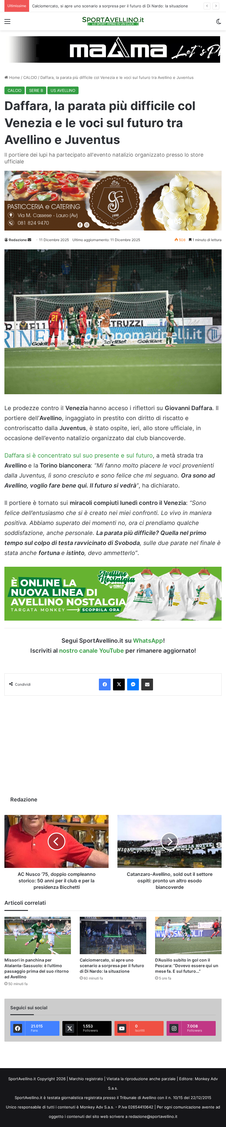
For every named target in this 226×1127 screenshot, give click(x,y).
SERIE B (36, 90)
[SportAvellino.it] (113, 21)
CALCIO (30, 77)
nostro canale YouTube (91, 650)
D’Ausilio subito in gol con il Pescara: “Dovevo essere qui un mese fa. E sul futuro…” (186, 965)
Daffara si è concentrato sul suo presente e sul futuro (78, 455)
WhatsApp (148, 640)
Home (14, 77)
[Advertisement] (113, 746)
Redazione (18, 240)
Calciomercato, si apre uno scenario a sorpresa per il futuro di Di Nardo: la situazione (110, 6)
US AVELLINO (63, 90)
